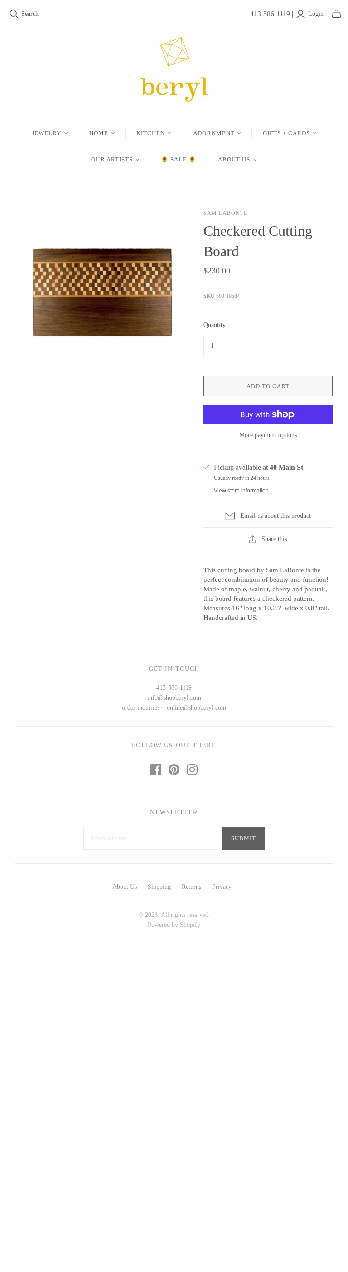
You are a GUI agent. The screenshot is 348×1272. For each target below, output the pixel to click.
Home (98, 133)
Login (316, 13)
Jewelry (46, 133)
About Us (234, 159)
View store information (241, 490)
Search (30, 13)
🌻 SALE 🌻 (178, 159)
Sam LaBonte (225, 213)
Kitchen (150, 133)
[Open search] (14, 14)
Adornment (213, 133)
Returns (191, 886)
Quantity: (215, 325)
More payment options (268, 435)
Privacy (222, 886)
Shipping (159, 886)
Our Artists (111, 159)
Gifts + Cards (286, 133)
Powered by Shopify (174, 924)
